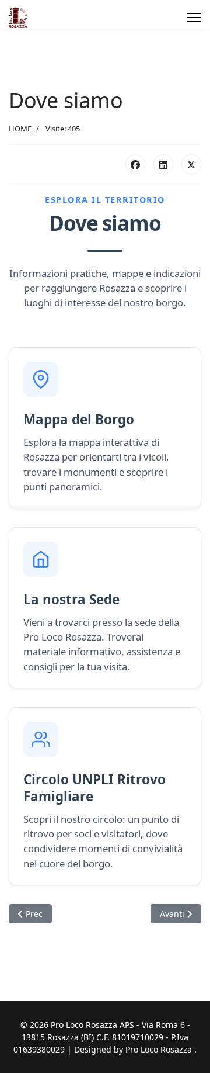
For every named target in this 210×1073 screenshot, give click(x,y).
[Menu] (194, 17)
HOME (20, 128)
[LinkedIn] (163, 164)
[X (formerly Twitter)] (191, 164)
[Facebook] (135, 164)
